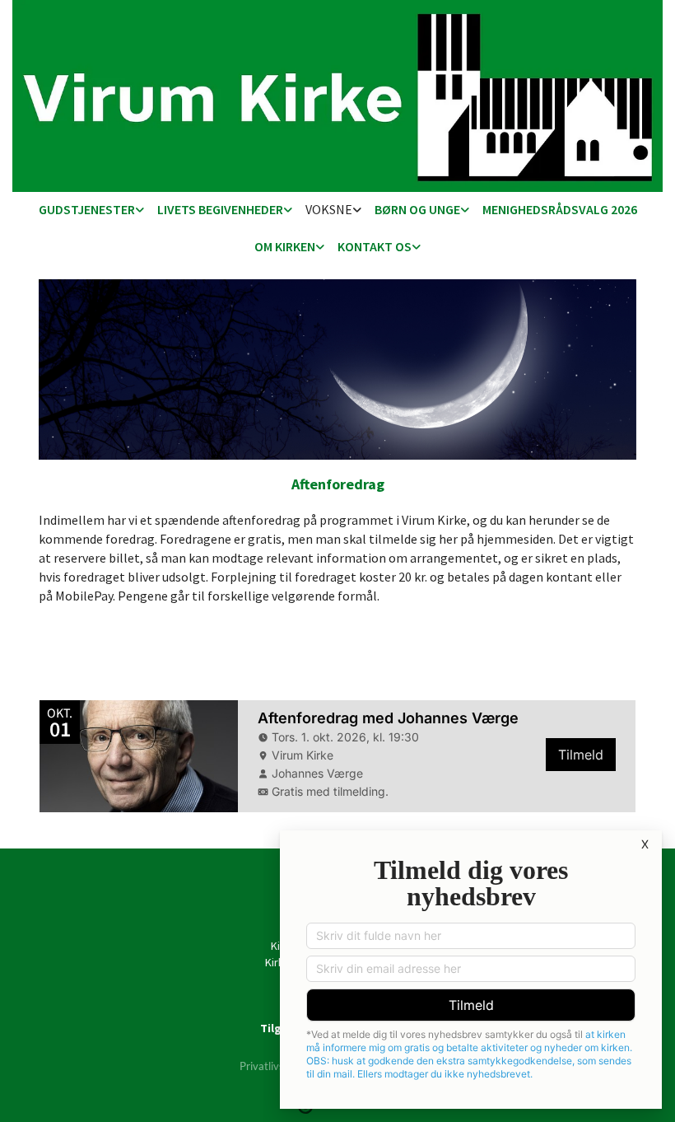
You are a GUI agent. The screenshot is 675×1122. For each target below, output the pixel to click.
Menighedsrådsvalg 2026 (559, 209)
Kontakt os (375, 246)
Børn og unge (417, 209)
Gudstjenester (87, 209)
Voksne (328, 209)
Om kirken (284, 246)
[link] (91, 210)
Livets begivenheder (220, 209)
